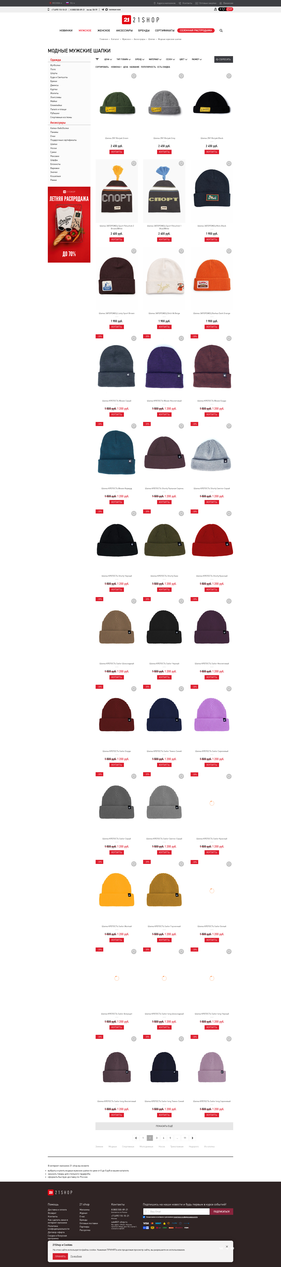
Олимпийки (56, 105)
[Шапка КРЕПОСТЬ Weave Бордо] (212, 366)
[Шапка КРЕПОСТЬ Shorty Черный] (117, 541)
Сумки (53, 152)
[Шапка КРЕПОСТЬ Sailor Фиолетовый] (212, 629)
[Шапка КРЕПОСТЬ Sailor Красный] (212, 804)
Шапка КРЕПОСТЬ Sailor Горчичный (164, 926)
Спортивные (128, 1146)
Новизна (115, 67)
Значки (53, 172)
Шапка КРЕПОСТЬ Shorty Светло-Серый (212, 488)
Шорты (53, 73)
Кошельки (55, 176)
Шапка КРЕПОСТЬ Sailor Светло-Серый (164, 839)
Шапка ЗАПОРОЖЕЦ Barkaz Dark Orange (211, 313)
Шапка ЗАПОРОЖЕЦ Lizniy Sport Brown (116, 313)
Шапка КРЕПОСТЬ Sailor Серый (116, 839)
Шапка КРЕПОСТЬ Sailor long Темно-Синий (164, 1101)
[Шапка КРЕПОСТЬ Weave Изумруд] (117, 454)
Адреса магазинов (166, 3)
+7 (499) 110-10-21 (59, 10)
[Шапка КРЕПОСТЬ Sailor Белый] (212, 891)
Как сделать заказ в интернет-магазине (58, 1221)
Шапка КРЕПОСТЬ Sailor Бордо (117, 751)
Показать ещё (164, 1126)
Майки (53, 101)
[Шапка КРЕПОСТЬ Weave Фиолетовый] (164, 366)
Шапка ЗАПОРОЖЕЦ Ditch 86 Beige (164, 313)
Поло (53, 69)
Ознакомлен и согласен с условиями (172, 1217)
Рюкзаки (54, 156)
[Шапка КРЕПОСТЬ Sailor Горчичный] (164, 891)
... (177, 1138)
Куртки (53, 89)
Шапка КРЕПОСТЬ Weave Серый (116, 401)
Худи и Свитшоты (59, 77)
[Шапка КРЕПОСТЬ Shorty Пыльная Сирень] (164, 454)
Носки (53, 148)
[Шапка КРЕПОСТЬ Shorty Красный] (212, 541)
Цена (125, 67)
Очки (52, 136)
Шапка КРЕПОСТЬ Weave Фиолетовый (164, 401)
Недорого (194, 1146)
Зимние (99, 1146)
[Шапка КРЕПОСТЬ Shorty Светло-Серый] (212, 454)
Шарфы (54, 160)
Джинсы (54, 85)
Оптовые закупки (207, 3)
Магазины (85, 1209)
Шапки (53, 144)
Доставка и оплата (57, 1209)
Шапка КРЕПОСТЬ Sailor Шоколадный (117, 663)
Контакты (187, 3)
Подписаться (221, 1211)
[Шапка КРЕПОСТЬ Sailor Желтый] (117, 891)
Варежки (54, 168)
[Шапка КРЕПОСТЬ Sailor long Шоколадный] (164, 979)
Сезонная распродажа (196, 30)
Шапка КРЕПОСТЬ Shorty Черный (117, 576)
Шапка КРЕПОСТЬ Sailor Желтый (117, 926)
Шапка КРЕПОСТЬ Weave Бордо (211, 401)
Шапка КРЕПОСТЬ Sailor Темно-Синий (164, 751)
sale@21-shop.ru (119, 1222)
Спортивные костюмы (61, 117)
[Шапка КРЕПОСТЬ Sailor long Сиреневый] (212, 1067)
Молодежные (146, 1146)
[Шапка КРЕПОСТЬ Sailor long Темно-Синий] (164, 1067)
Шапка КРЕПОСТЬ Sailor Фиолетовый (212, 663)
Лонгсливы (55, 97)
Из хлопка (209, 1146)
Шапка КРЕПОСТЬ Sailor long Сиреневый (212, 1101)
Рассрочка (85, 1230)
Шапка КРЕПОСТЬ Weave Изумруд (116, 488)
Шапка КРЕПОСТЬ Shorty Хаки (164, 576)
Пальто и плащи (58, 109)
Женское (104, 30)
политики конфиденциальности (186, 1217)
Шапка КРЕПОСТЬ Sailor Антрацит (116, 1014)
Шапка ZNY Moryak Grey (164, 138)
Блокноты (55, 164)
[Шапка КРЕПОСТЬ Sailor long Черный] (212, 979)
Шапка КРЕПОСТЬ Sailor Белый (212, 926)
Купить (116, 151)
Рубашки (54, 113)
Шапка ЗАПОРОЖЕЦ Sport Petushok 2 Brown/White (117, 227)
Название (134, 67)
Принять (60, 1256)
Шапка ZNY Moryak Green (116, 138)
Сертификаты (164, 30)
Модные (112, 1146)
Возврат (52, 1213)
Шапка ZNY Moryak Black (212, 138)
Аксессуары (124, 30)
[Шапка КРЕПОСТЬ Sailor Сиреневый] (212, 716)
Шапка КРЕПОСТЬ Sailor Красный (211, 839)
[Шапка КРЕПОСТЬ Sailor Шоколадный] (117, 629)
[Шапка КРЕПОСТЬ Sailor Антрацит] (117, 979)
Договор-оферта (56, 1232)
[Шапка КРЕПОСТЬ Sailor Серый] (117, 804)
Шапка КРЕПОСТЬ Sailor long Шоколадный (164, 1014)
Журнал (83, 1213)
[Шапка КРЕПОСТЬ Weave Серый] (117, 366)
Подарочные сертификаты (63, 140)
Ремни (53, 180)
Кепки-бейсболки (59, 128)
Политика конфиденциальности (58, 1227)
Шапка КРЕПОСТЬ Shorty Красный (211, 576)
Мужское (85, 30)
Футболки (55, 65)
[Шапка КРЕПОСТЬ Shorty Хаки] (164, 541)
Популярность (148, 67)
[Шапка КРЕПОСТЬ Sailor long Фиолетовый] (117, 1067)
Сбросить (225, 59)
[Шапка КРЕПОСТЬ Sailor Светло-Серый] (164, 804)
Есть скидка (163, 67)
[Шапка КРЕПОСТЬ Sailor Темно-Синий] (164, 716)
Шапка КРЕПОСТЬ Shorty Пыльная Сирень (164, 488)
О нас (82, 1216)
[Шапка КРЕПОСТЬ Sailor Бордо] (117, 716)
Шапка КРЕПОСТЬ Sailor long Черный (212, 1014)
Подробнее (76, 1256)
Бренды (144, 30)
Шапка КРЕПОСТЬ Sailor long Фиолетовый (116, 1101)
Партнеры (84, 1227)
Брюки (53, 81)
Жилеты (54, 93)
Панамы (54, 132)
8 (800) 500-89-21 (77, 10)
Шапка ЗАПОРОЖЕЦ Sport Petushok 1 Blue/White (164, 227)
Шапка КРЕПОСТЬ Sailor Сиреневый (211, 751)
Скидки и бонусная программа (57, 1237)
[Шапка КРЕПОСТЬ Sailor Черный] (164, 629)
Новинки (66, 30)
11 (185, 1138)
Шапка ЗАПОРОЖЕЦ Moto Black (212, 226)
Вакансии (228, 3)
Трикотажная (176, 1146)
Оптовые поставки (89, 1223)
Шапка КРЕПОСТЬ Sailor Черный (164, 663)
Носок (162, 1146)
